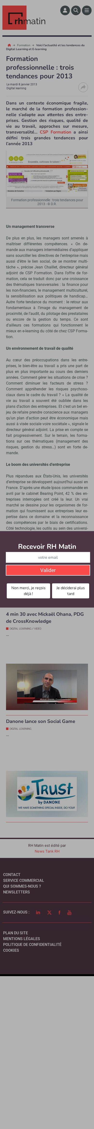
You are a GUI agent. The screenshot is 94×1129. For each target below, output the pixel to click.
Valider (48, 570)
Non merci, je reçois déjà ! (28, 590)
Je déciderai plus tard (70, 590)
